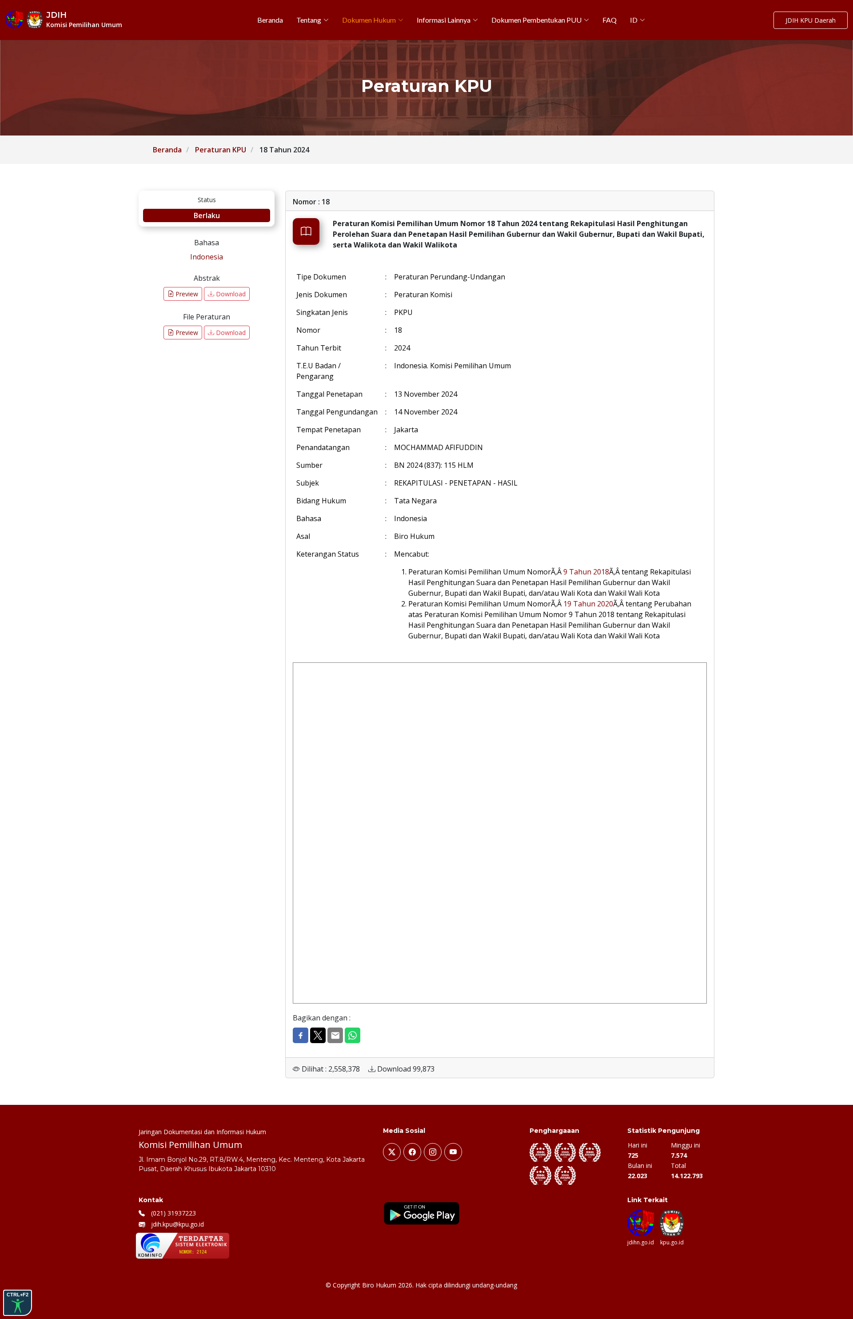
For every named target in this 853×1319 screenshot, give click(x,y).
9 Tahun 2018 (586, 572)
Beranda (167, 150)
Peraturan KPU (220, 150)
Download (230, 294)
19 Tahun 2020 (588, 604)
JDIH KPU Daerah (810, 20)
